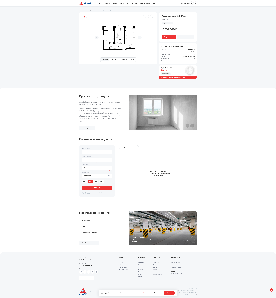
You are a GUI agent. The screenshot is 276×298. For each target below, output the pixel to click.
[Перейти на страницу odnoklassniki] (92, 272)
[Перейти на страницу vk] (85, 272)
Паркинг (114, 3)
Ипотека (128, 3)
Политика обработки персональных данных (186, 292)
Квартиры (107, 3)
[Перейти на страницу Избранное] (191, 3)
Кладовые (121, 3)
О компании (135, 3)
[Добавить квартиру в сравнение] (145, 16)
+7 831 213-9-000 (184, 3)
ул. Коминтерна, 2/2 (176, 262)
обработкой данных (141, 292)
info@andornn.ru (85, 265)
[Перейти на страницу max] (96, 272)
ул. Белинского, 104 (176, 260)
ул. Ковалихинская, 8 (176, 267)
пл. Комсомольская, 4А (177, 264)
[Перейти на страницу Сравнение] (195, 3)
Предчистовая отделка (189, 60)
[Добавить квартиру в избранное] (149, 16)
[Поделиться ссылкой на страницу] (152, 16)
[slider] (109, 170)
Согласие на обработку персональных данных (185, 290)
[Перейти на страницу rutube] (81, 272)
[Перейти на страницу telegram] (88, 272)
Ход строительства (145, 3)
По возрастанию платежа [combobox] (128, 147)
